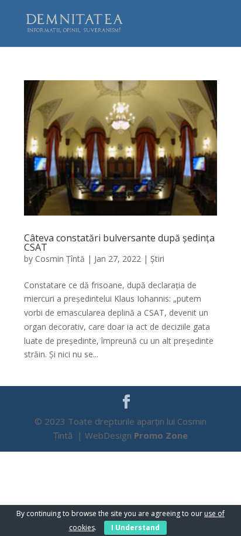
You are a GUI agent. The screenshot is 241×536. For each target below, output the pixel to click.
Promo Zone (161, 435)
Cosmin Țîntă (60, 258)
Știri (157, 258)
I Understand (135, 527)
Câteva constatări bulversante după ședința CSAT (119, 242)
